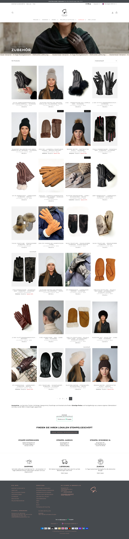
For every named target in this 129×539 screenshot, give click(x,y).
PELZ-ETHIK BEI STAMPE (18, 492)
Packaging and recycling (43, 507)
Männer (45, 19)
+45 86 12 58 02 (64, 445)
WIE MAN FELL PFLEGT (42, 496)
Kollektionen (21, 47)
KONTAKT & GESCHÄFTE (18, 4)
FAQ (34, 4)
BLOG (38, 504)
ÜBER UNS (14, 490)
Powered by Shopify (64, 533)
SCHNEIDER (14, 496)
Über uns (28, 4)
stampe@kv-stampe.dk (67, 494)
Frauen (36, 19)
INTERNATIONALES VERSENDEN (45, 490)
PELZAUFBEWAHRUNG (17, 500)
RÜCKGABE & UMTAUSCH (43, 488)
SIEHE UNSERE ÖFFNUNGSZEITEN (64, 432)
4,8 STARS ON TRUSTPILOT (64, 416)
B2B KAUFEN (15, 498)
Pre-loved (92, 19)
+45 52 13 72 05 (28, 445)
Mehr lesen (64, 473)
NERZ (37, 500)
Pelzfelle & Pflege (67, 19)
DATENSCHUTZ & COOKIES (43, 492)
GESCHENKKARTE (41, 498)
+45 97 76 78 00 (100, 445)
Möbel (54, 19)
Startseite (14, 47)
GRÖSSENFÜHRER (16, 494)
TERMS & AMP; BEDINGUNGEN (44, 494)
